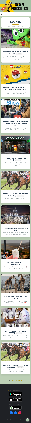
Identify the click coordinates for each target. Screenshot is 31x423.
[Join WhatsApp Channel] (15, 408)
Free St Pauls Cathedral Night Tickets (15, 229)
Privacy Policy (7, 419)
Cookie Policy (16, 419)
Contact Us (24, 419)
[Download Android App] (15, 394)
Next (19, 381)
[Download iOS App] (15, 399)
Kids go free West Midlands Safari (15, 298)
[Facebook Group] (15, 412)
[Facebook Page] (11, 412)
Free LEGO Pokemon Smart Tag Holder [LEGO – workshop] (15, 88)
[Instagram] (19, 412)
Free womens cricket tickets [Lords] (15, 332)
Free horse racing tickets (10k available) (15, 195)
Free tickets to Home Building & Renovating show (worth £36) (15, 123)
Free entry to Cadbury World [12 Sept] (15, 53)
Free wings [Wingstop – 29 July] (15, 159)
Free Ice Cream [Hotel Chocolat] (15, 263)
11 (16, 381)
